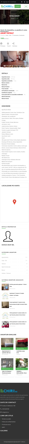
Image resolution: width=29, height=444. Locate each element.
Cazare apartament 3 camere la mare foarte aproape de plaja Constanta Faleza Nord (18, 304)
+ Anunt (17, 6)
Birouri (3, 270)
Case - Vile (4, 260)
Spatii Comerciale (6, 267)
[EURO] (21, 2)
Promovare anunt (6, 424)
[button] (26, 6)
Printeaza (2, 46)
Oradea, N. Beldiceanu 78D (8, 405)
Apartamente (5, 257)
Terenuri (4, 263)
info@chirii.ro (5, 412)
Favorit (9, 46)
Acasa (12, 18)
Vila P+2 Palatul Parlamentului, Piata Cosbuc (6, 373)
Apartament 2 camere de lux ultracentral (6, 352)
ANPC (3, 427)
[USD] (24, 2)
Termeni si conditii (6, 419)
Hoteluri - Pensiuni (6, 273)
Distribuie (14, 46)
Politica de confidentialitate (8, 421)
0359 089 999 (5, 409)
